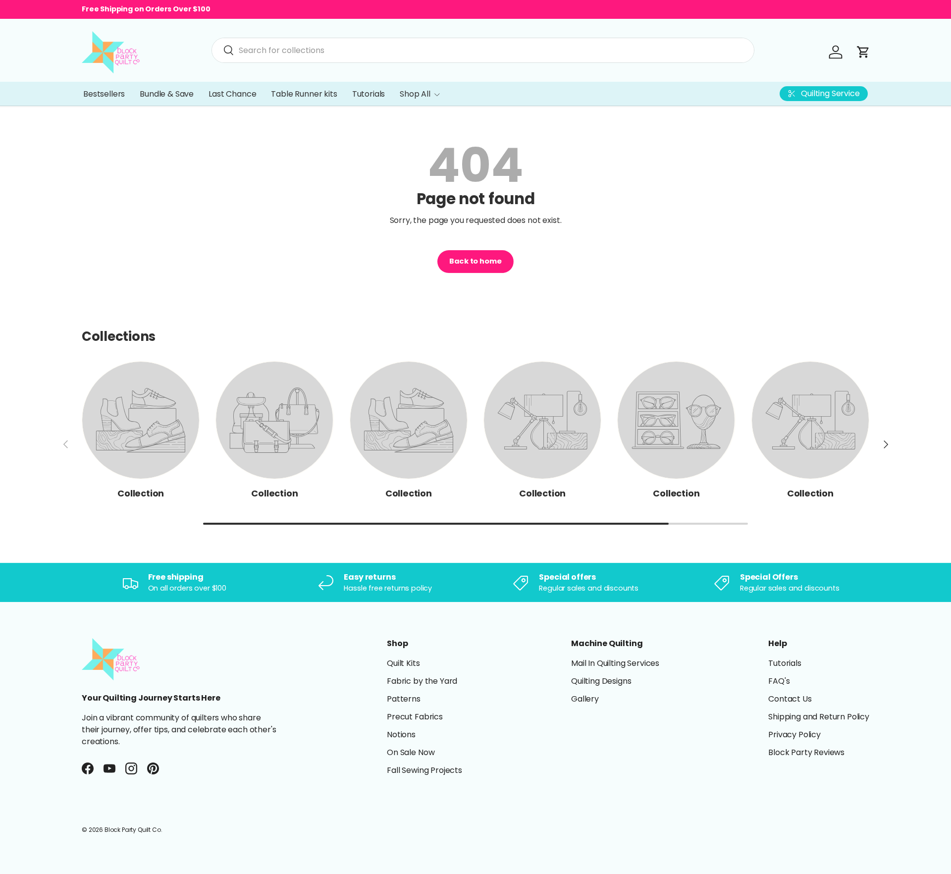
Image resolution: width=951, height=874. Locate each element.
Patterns (404, 699)
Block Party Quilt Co (133, 829)
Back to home (475, 261)
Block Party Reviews (806, 752)
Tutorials (368, 94)
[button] (863, 52)
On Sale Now (410, 752)
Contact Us (789, 699)
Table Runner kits (304, 94)
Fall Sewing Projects (424, 770)
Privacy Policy (794, 734)
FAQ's (779, 681)
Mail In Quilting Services (615, 663)
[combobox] (483, 50)
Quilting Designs (601, 681)
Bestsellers (104, 94)
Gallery (585, 699)
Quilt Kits (403, 663)
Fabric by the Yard (422, 681)
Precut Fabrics (415, 716)
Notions (401, 734)
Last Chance (232, 94)
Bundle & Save (167, 94)
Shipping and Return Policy (818, 716)
